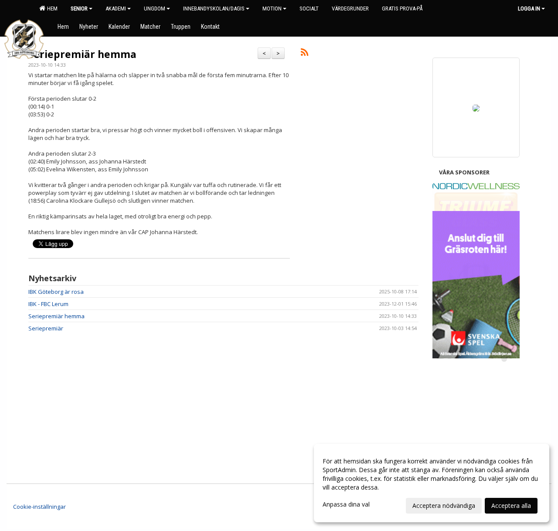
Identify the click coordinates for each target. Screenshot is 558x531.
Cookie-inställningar (39, 507)
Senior (79, 8)
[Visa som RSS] (304, 54)
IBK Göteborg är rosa (56, 292)
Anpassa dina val (346, 504)
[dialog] (431, 483)
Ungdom (154, 8)
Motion (272, 8)
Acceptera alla (511, 505)
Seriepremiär (45, 328)
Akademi (115, 8)
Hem (51, 8)
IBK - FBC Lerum (48, 304)
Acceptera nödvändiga (443, 505)
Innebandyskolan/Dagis (214, 8)
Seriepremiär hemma (82, 54)
